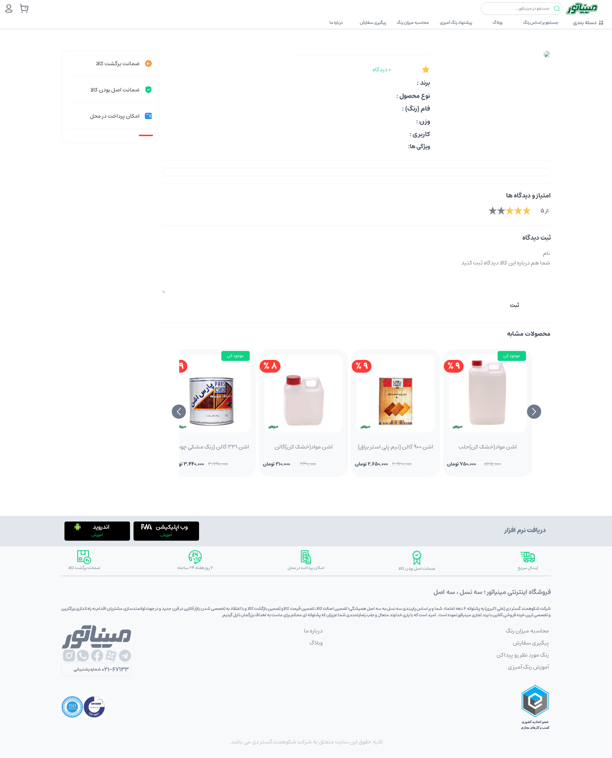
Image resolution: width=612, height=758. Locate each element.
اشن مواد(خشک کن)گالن (303, 447)
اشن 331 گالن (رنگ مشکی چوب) (211, 447)
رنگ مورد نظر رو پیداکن (523, 655)
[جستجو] (557, 9)
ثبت (514, 305)
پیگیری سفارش (373, 22)
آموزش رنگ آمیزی (528, 667)
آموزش (166, 535)
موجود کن (511, 356)
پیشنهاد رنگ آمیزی (456, 22)
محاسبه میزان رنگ (413, 22)
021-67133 (115, 669)
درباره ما (336, 22)
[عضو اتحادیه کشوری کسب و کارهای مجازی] (535, 707)
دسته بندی (584, 22)
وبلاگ (498, 22)
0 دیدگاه (382, 69)
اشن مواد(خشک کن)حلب (487, 447)
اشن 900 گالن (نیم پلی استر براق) (395, 447)
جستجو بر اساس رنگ (540, 22)
